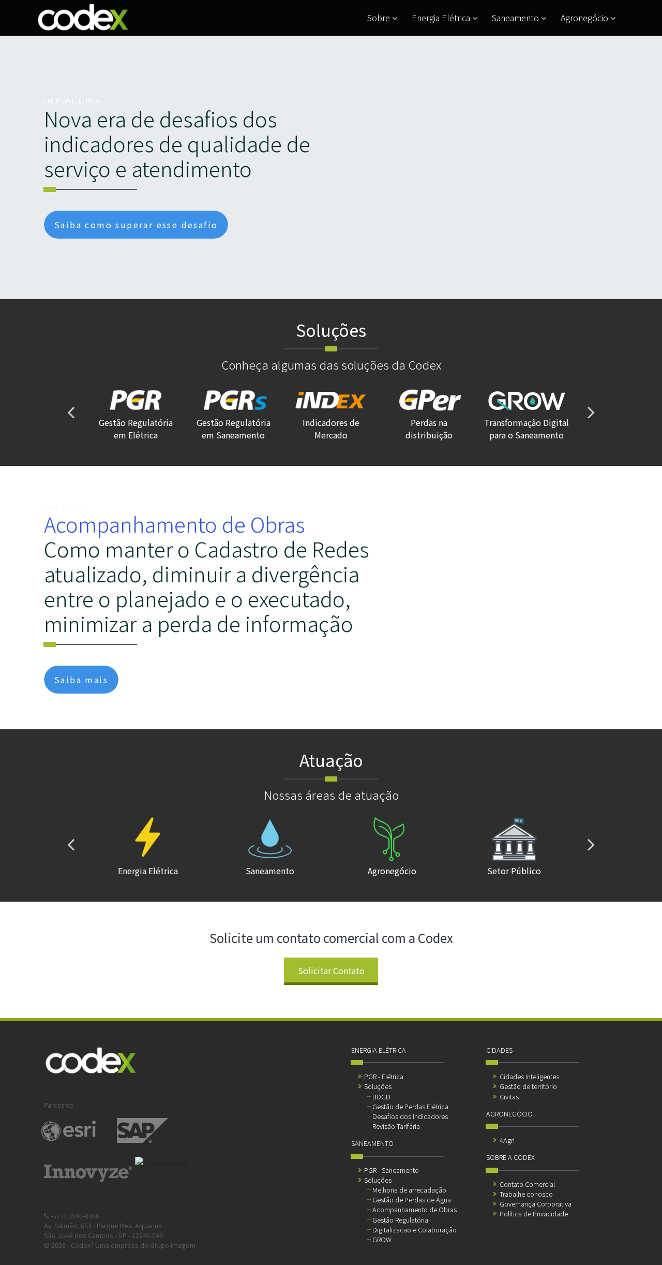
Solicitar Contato (331, 970)
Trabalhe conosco (526, 1194)
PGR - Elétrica (383, 1076)
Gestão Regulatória (400, 1220)
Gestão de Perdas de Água (411, 1199)
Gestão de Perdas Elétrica (410, 1106)
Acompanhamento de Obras (414, 1209)
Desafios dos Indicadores (410, 1116)
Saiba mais (81, 679)
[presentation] (71, 412)
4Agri (507, 1140)
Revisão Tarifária (396, 1126)
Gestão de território (528, 1086)
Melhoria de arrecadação (409, 1190)
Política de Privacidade (534, 1213)
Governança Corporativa (535, 1204)
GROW (382, 1239)
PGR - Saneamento (391, 1170)
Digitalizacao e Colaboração (414, 1229)
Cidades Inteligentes (529, 1076)
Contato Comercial (527, 1184)
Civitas (509, 1096)
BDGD (381, 1096)
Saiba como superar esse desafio (136, 224)
